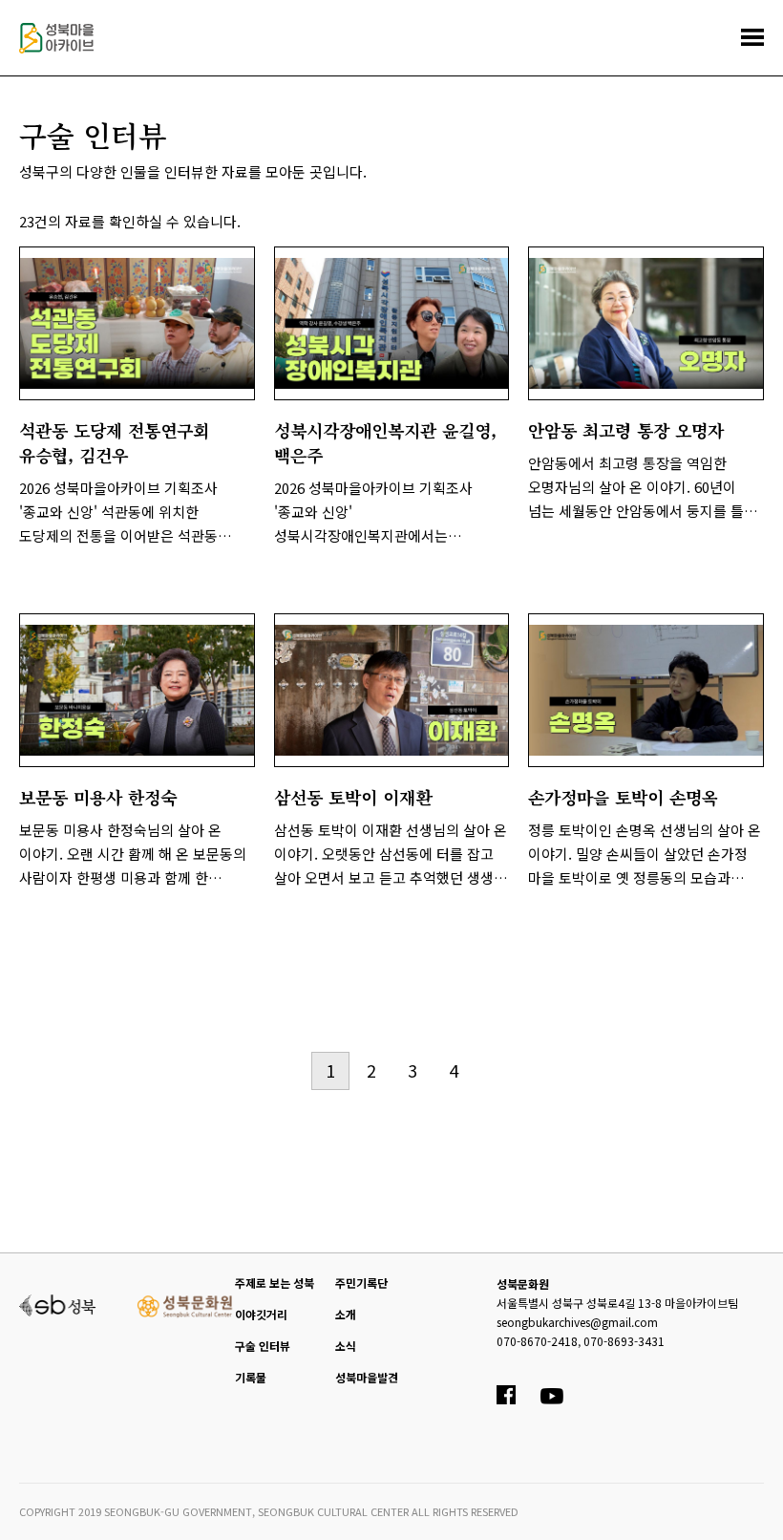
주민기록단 (361, 1282)
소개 (345, 1314)
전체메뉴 (752, 37)
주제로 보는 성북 (274, 1282)
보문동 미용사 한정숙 (98, 796)
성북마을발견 (366, 1377)
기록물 (250, 1377)
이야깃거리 (261, 1314)
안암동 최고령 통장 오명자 (626, 429)
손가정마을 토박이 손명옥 (623, 796)
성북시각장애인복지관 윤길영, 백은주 (385, 442)
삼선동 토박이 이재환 (353, 796)
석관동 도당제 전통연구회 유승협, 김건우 (114, 442)
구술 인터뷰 (262, 1345)
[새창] (57, 1303)
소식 (345, 1345)
